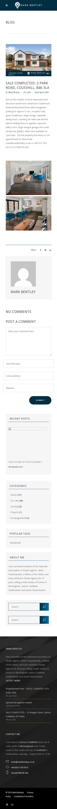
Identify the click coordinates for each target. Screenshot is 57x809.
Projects (14, 512)
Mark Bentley (14, 92)
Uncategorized (17, 518)
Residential (15, 542)
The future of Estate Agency (25, 461)
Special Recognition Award (19, 702)
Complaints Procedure (23, 796)
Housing (14, 506)
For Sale (27, 92)
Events (13, 494)
